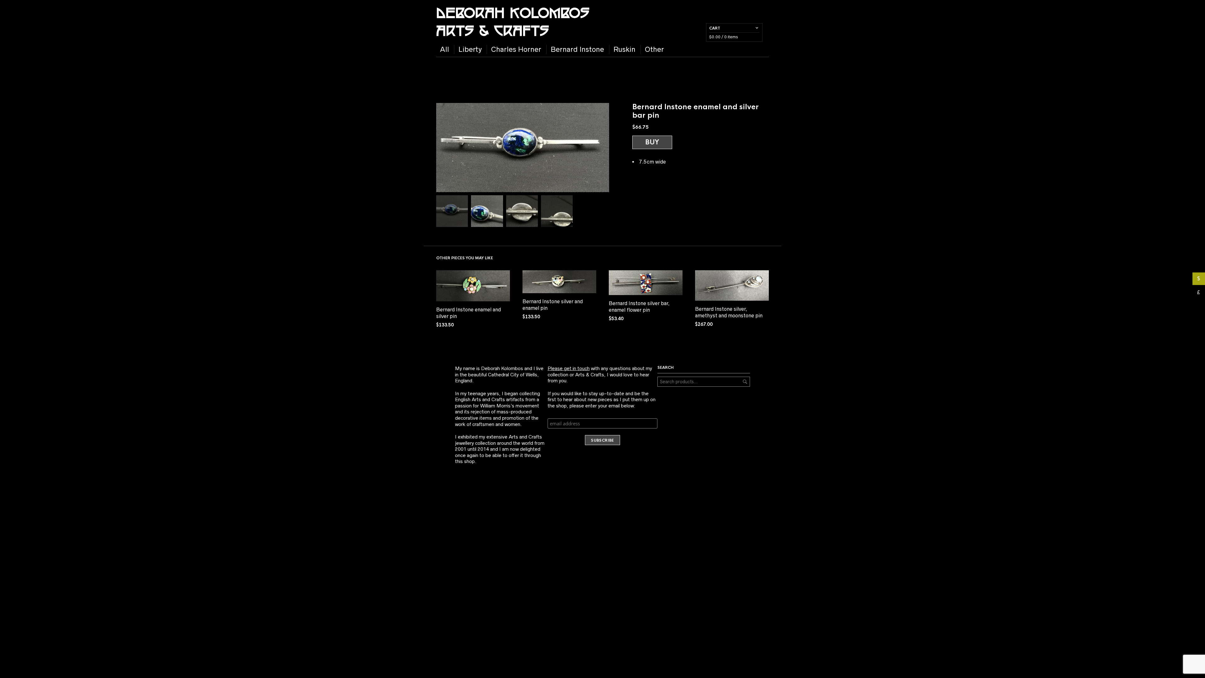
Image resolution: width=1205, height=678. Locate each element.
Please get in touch (569, 368)
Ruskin (624, 49)
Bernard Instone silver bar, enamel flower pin (639, 306)
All (444, 49)
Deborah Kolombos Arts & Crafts (512, 21)
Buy (652, 142)
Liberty (470, 49)
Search (744, 381)
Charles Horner (516, 49)
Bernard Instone (577, 49)
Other (654, 49)
